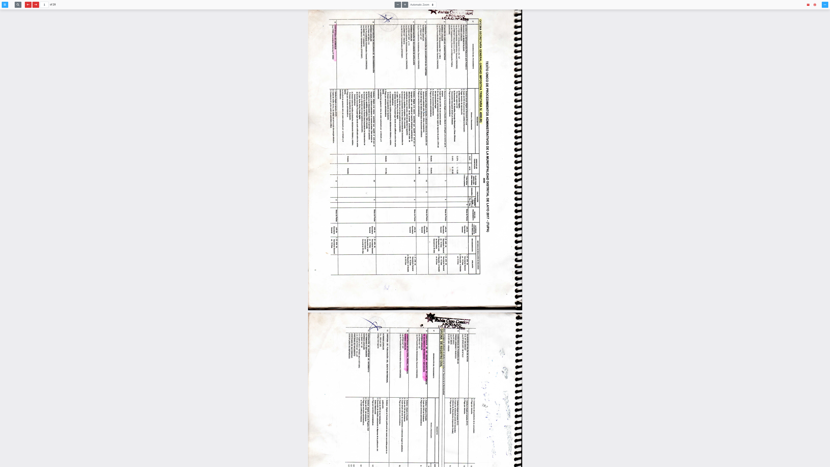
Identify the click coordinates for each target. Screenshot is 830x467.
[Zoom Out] (398, 5)
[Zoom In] (405, 5)
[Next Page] (35, 5)
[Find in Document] (18, 5)
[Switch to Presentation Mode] (808, 5)
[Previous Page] (28, 5)
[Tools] (825, 5)
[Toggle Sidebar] (5, 5)
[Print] (815, 5)
